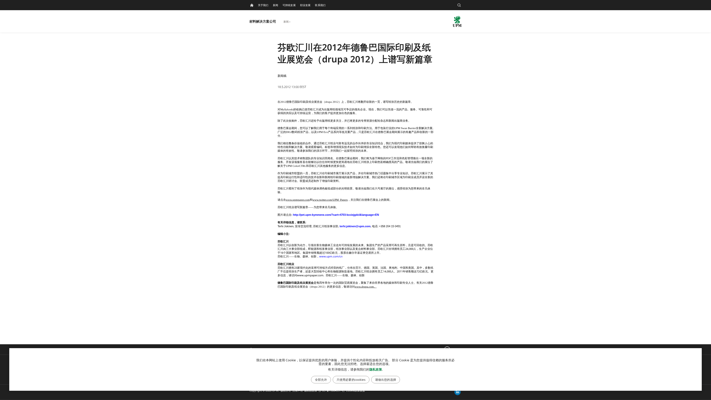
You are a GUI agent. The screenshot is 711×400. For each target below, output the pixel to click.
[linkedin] (457, 392)
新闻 (286, 21)
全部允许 (321, 380)
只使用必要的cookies (351, 380)
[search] (459, 5)
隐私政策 (375, 369)
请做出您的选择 (385, 380)
